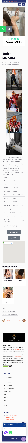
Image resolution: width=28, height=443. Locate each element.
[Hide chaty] (23, 439)
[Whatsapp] (3, 29)
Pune (17, 64)
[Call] (6, 432)
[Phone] (9, 29)
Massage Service (10, 417)
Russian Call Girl (10, 419)
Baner (8, 64)
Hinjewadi (13, 64)
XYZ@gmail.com (13, 1)
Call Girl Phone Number (9, 311)
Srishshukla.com (17, 356)
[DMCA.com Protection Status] (7, 366)
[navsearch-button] (23, 4)
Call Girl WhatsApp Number (10, 314)
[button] (24, 424)
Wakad (4, 64)
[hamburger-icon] (19, 4)
